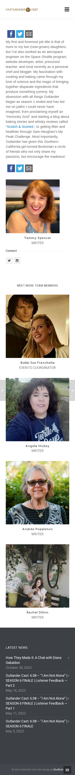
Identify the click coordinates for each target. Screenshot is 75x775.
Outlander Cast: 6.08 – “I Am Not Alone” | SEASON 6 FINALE (36, 723)
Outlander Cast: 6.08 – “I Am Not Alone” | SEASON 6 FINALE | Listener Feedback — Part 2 (36, 680)
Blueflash (58, 769)
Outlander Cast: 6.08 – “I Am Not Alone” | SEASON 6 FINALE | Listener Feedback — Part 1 (36, 703)
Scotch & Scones (20, 127)
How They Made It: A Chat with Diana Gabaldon (33, 660)
